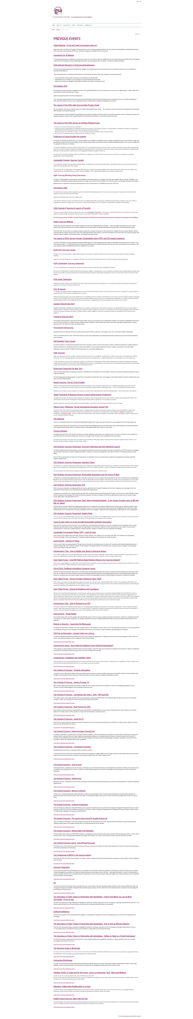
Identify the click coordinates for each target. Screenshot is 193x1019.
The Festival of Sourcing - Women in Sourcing (70, 790)
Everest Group (67, 413)
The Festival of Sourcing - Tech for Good (68, 764)
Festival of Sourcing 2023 (63, 316)
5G (55, 882)
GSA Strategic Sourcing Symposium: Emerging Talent (74, 462)
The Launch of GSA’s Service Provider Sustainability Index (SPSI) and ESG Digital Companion (89, 238)
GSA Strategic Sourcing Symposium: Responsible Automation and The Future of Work (86, 474)
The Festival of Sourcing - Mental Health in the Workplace (74, 830)
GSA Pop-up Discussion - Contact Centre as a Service (74, 633)
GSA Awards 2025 (60, 86)
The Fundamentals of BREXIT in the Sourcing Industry (72, 855)
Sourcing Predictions (62, 867)
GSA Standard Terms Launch (64, 341)
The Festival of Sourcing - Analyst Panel (67, 778)
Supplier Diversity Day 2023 (64, 303)
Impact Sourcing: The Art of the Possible (69, 382)
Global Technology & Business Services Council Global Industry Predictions (82, 394)
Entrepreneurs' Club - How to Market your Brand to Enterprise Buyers (80, 551)
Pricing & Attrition (60, 431)
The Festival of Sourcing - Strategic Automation (72, 670)
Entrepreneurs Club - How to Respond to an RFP (72, 603)
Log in (139, 1)
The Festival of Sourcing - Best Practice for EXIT (72, 707)
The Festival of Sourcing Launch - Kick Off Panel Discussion (74, 843)
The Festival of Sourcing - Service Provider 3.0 (71, 682)
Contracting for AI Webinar (64, 55)
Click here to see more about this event (64, 641)
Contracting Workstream (63, 960)
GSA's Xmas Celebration (63, 279)
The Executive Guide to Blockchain (67, 948)
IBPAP (122, 411)
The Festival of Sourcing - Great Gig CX (68, 719)
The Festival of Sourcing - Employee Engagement (71, 804)
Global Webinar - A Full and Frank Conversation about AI (75, 45)
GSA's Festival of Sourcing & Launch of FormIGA (72, 208)
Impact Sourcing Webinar (63, 221)
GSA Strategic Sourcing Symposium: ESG (69, 485)
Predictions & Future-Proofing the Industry (70, 136)
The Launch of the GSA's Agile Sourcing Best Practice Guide (76, 105)
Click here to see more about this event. (64, 654)
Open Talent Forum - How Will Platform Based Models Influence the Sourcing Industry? (87, 560)
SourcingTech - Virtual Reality (65, 613)
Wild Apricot (127, 1016)
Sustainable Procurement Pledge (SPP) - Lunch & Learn (75, 532)
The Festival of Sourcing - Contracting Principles (72, 746)
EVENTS (58, 29)
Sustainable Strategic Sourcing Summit (69, 160)
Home (53, 29)
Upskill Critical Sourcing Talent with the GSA (71, 998)
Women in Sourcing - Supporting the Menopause (72, 624)
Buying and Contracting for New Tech (68, 368)
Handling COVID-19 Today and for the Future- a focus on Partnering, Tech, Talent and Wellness (90, 972)
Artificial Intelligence (62, 911)
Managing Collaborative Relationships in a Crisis (72, 986)
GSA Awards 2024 (60, 188)
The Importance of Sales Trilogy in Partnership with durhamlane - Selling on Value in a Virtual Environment (94, 936)
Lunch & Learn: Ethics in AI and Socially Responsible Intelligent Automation (83, 522)
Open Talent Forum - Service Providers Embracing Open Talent (77, 578)
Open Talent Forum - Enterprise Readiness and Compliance (76, 589)
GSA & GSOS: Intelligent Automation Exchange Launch (74, 568)
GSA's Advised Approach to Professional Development (74, 65)
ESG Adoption (59, 418)
